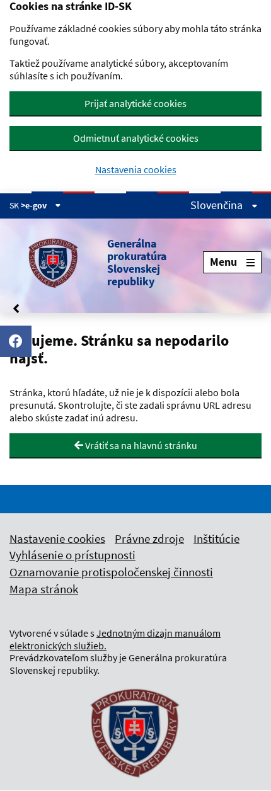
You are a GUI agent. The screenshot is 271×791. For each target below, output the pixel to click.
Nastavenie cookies (57, 538)
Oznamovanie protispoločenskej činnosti (111, 571)
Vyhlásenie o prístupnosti (72, 554)
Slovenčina (217, 205)
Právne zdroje (149, 538)
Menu (223, 261)
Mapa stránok (43, 588)
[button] (106, 262)
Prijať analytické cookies (135, 103)
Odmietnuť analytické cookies (136, 138)
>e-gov (35, 205)
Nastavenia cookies (135, 170)
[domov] (135, 785)
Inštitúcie (216, 538)
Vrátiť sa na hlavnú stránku (140, 445)
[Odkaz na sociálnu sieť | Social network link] (16, 341)
